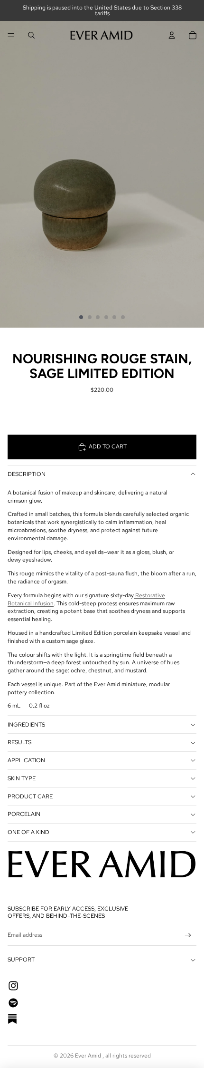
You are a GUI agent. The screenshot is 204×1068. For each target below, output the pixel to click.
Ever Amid (88, 1055)
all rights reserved (128, 1055)
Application (26, 760)
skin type (22, 778)
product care (30, 796)
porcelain (24, 814)
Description (27, 474)
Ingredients (26, 724)
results (19, 742)
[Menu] (11, 35)
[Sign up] (188, 935)
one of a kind (28, 832)
